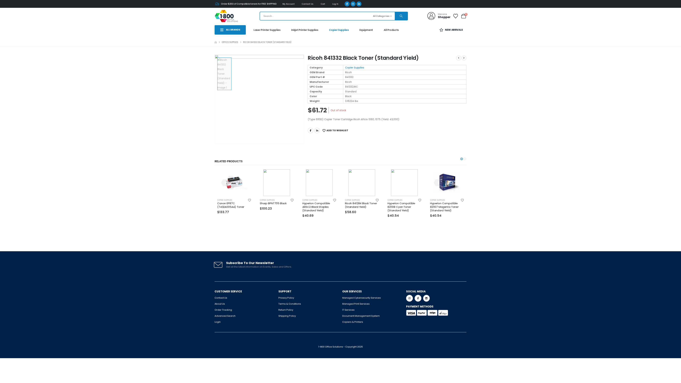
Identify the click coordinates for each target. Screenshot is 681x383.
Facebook (310, 130)
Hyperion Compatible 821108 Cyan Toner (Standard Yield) (401, 206)
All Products (391, 30)
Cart (323, 3)
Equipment (366, 30)
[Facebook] (347, 3)
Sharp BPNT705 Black (273, 203)
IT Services (348, 310)
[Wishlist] (455, 16)
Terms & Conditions (289, 304)
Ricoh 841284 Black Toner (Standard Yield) (361, 205)
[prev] (458, 57)
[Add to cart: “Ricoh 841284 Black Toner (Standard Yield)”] (376, 175)
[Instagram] (353, 3)
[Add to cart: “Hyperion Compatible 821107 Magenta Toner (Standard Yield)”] (461, 175)
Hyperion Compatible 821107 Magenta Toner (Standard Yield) (444, 206)
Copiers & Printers (352, 322)
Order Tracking (223, 310)
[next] (463, 57)
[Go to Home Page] (216, 42)
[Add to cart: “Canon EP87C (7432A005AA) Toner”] (248, 175)
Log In (335, 3)
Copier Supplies (339, 30)
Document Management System (361, 316)
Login (218, 322)
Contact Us (308, 3)
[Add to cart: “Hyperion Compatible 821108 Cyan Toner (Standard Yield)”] (418, 175)
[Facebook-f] (418, 298)
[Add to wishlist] (249, 200)
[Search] (401, 16)
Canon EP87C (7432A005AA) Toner (230, 205)
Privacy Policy (286, 297)
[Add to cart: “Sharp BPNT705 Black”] (290, 175)
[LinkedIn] (358, 3)
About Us (220, 304)
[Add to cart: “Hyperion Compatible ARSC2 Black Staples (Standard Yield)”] (333, 175)
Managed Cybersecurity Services (361, 297)
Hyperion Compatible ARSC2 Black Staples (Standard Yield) (316, 206)
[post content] (234, 182)
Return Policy (285, 310)
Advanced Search (225, 316)
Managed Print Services (356, 304)
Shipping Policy (287, 316)
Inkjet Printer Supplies (304, 30)
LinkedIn (317, 130)
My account (289, 3)
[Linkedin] (426, 298)
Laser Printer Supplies (267, 30)
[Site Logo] (226, 16)
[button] (461, 158)
